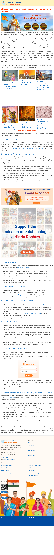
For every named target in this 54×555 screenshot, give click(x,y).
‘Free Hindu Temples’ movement (20, 295)
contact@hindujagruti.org (9, 459)
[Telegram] (34, 518)
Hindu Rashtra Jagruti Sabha (35, 468)
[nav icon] (49, 3)
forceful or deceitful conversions (32, 313)
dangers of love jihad (39, 304)
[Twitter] (29, 518)
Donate (4, 492)
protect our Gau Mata (23, 267)
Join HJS (4, 495)
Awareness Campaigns (6, 465)
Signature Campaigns (6, 468)
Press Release (31, 450)
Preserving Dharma (33, 478)
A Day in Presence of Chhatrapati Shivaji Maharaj (28, 148)
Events (4, 497)
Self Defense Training (33, 475)
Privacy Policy (43, 519)
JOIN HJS (11, 552)
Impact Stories (31, 448)
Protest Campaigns (5, 470)
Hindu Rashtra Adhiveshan (35, 465)
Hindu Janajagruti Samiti (13, 4)
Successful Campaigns (6, 473)
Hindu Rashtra (11, 397)
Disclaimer (37, 519)
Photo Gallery (31, 453)
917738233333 (6, 457)
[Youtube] (31, 518)
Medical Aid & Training (34, 473)
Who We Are (31, 443)
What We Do (31, 445)
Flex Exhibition (32, 470)
